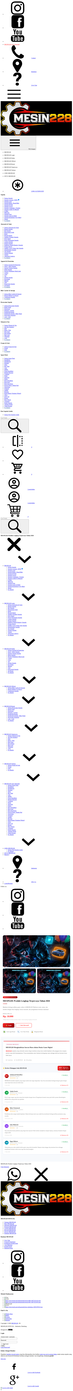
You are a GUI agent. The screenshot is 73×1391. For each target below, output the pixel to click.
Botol (5, 234)
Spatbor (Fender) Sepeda (11, 237)
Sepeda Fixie (8, 214)
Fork (5, 350)
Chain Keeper (8, 406)
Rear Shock (7, 400)
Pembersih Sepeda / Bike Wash (13, 313)
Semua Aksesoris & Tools (11, 227)
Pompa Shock (8, 246)
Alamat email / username (8, 1337)
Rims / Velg (7, 330)
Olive (5, 395)
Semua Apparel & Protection (12, 265)
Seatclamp (7, 387)
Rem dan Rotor (8, 384)
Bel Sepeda (7, 231)
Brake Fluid (7, 307)
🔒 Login (8, 1025)
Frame (6, 348)
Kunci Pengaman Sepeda (11, 240)
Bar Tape (6, 366)
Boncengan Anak (9, 232)
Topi (5, 282)
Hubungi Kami (8, 1248)
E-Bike (6, 211)
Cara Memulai (8, 1245)
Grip (5, 368)
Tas (5, 276)
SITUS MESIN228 (9, 853)
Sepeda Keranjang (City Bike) (12, 217)
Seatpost (6, 388)
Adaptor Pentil (8, 404)
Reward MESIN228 (10, 1230)
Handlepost (7, 361)
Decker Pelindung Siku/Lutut (12, 271)
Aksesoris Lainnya (9, 256)
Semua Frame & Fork (10, 346)
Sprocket (6, 377)
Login (2, 1345)
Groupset (6, 401)
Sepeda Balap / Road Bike (11, 203)
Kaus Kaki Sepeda (9, 284)
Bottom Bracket (8, 372)
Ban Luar (7, 335)
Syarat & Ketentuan (9, 1242)
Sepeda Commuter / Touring (12, 208)
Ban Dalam (7, 333)
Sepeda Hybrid (8, 205)
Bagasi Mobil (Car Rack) (11, 295)
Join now (3, 1359)
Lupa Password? (5, 1347)
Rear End (7, 382)
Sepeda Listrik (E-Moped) (11, 209)
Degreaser (7, 309)
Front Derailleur (8, 371)
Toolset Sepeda (8, 253)
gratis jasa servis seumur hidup (48, 1354)
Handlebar (7, 360)
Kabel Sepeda (8, 403)
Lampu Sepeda (8, 242)
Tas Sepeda (7, 251)
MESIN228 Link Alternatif (11, 44)
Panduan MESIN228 (10, 1233)
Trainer (6, 254)
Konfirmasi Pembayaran (11, 1243)
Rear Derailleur (8, 380)
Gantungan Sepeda (9, 297)
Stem (5, 365)
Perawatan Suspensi (9, 315)
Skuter (6, 219)
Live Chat (7, 1240)
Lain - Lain (7, 317)
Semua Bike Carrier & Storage (12, 294)
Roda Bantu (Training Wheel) (12, 393)
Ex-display (7, 220)
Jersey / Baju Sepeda (10, 266)
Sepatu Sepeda (8, 277)
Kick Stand (7, 238)
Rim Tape (7, 332)
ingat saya (5, 1344)
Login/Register (8, 883)
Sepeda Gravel (8, 206)
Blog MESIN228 (9, 1224)
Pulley (6, 379)
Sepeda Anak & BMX (10, 216)
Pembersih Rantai (9, 312)
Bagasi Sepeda (8, 229)
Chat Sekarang (5, 1167)
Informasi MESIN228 (10, 1225)
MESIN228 (9, 1051)
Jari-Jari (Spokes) (9, 327)
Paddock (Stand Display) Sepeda (13, 245)
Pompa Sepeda (8, 243)
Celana (6, 273)
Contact (33, 58)
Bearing (6, 392)
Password (3, 1340)
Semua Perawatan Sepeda (11, 306)
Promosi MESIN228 (10, 1227)
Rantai (6, 398)
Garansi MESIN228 (10, 1228)
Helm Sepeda (8, 269)
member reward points (12, 1354)
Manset (6, 281)
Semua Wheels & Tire (10, 325)
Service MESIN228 (9, 1232)
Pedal (5, 376)
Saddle (6, 390)
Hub (5, 328)
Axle (5, 338)
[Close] (14, 550)
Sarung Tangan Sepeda (10, 268)
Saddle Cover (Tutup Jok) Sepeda (13, 248)
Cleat (5, 274)
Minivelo (6, 212)
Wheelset (6, 336)
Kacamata (7, 279)
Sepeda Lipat (8, 201)
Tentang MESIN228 (10, 1222)
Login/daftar (31, 503)
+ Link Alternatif (24, 1025)
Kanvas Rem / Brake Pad (11, 385)
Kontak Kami (8, 1246)
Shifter (6, 369)
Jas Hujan (7, 285)
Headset (6, 363)
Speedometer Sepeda (10, 250)
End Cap (6, 396)
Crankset (6, 374)
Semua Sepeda (8, 198)
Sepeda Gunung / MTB (11, 200)
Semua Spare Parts (9, 358)
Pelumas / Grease (9, 310)
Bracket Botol (8, 235)
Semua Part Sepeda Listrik (11, 414)
